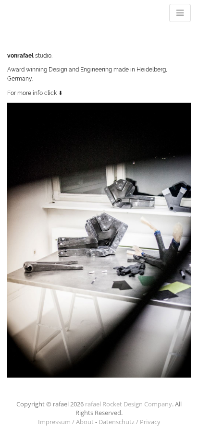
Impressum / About (66, 421)
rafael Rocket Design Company (128, 404)
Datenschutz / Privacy (130, 421)
